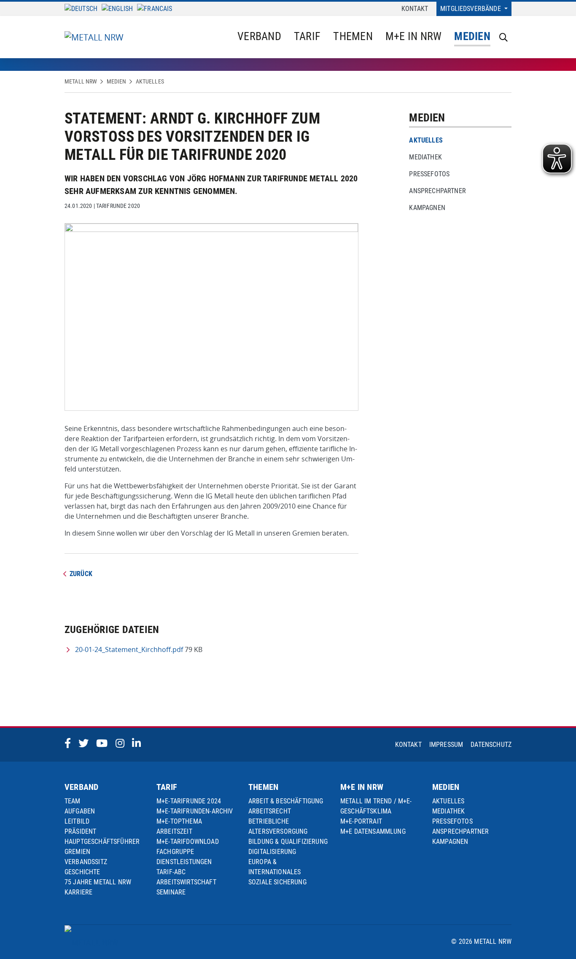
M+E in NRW (413, 36)
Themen (353, 36)
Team (73, 801)
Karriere (78, 892)
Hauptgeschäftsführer (102, 842)
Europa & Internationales (274, 867)
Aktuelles (150, 81)
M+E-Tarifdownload (187, 842)
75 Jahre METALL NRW (98, 882)
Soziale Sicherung (277, 882)
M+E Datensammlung (373, 831)
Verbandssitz (86, 862)
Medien (472, 36)
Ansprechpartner (437, 191)
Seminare (171, 892)
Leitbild (77, 821)
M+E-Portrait (361, 821)
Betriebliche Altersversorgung (278, 826)
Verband (259, 36)
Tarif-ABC (171, 872)
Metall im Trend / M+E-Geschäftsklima (376, 806)
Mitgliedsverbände (471, 9)
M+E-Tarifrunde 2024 (188, 801)
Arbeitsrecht (269, 811)
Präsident (80, 831)
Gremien (77, 852)
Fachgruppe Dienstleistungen (184, 857)
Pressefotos (429, 174)
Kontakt (414, 9)
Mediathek (425, 157)
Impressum (446, 745)
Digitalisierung (272, 852)
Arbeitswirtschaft (186, 882)
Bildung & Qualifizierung (288, 842)
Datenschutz (491, 745)
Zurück (81, 574)
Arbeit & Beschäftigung (285, 801)
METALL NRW (81, 81)
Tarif (307, 36)
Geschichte (82, 872)
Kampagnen (427, 208)
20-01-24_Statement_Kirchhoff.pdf (129, 649)
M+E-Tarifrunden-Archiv (194, 811)
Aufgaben (80, 811)
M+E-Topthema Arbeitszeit (179, 826)
